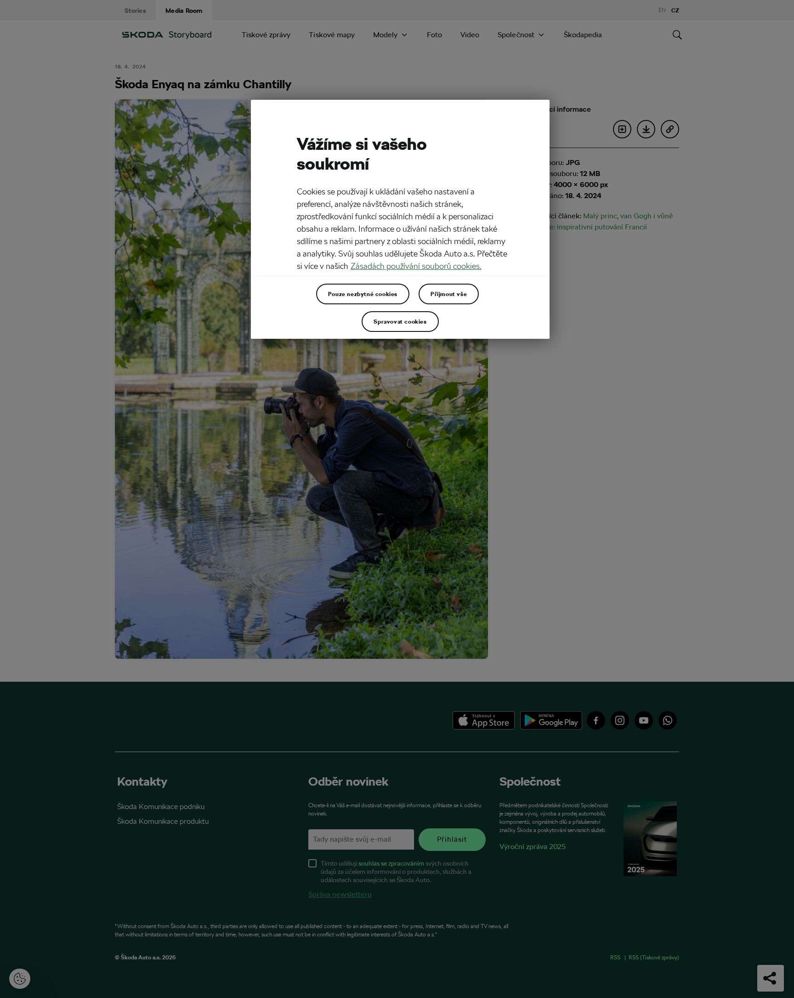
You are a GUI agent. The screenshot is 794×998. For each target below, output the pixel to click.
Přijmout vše (449, 293)
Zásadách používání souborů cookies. (416, 266)
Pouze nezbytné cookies (362, 293)
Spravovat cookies (400, 321)
